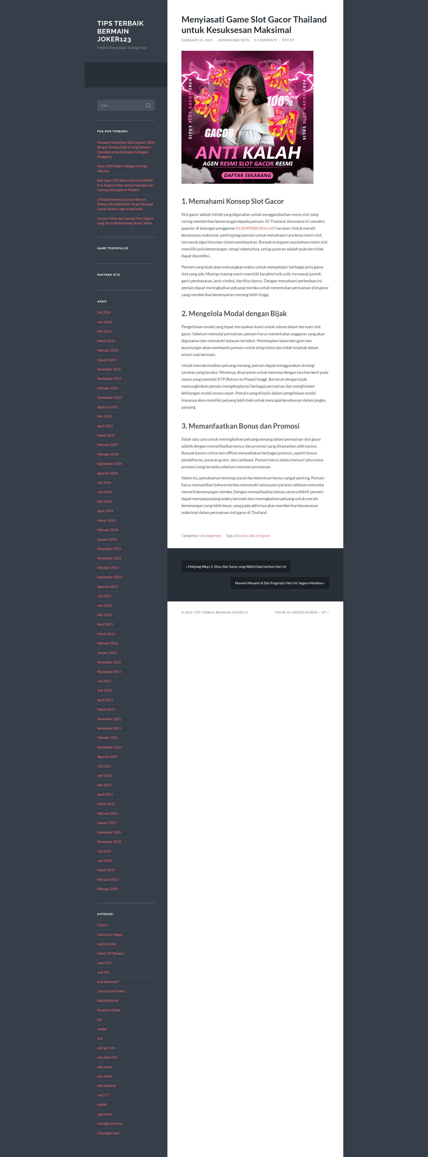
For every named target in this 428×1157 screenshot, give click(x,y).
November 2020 (109, 842)
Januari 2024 (107, 539)
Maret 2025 (106, 435)
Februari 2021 (107, 813)
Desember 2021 (109, 719)
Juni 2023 (104, 605)
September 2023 (109, 577)
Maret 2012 (106, 870)
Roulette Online (109, 1010)
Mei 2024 (104, 501)
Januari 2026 (107, 360)
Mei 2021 (104, 785)
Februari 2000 (107, 889)
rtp (99, 1019)
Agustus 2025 (107, 407)
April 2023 (105, 624)
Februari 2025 (107, 445)
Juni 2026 (104, 322)
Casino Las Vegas (110, 934)
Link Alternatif (108, 982)
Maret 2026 (106, 341)
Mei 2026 (104, 331)
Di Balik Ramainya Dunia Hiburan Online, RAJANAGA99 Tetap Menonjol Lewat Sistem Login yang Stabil (125, 204)
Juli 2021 (104, 766)
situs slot (241, 536)
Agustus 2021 (107, 756)
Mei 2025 (104, 416)
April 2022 (105, 700)
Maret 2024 (106, 520)
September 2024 (109, 464)
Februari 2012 (107, 879)
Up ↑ (325, 612)
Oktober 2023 (107, 568)
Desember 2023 (109, 549)
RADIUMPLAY (108, 1001)
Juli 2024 (104, 482)
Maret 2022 (106, 709)
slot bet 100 (106, 1048)
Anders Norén (304, 612)
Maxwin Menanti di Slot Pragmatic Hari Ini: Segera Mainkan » (280, 583)
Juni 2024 (104, 492)
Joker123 (104, 963)
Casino (102, 925)
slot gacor (263, 536)
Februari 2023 (107, 643)
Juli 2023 (104, 596)
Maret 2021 (106, 804)
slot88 (102, 1104)
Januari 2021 (107, 823)
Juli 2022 (104, 681)
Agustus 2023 (107, 587)
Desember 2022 (109, 662)
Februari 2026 (107, 350)
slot (100, 1038)
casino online (106, 944)
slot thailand (106, 1085)
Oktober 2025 (107, 388)
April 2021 (105, 794)
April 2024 (105, 511)
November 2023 (109, 558)
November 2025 (109, 378)
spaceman (104, 1114)
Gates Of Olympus (110, 953)
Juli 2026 (104, 312)
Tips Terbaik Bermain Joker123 (120, 31)
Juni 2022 (104, 690)
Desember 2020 (109, 832)
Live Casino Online (111, 991)
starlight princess (110, 1123)
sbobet (102, 1029)
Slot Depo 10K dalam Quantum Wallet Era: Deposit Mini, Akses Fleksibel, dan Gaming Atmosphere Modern (125, 185)
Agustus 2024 (107, 473)
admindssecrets (233, 40)
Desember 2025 (109, 369)
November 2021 (109, 728)
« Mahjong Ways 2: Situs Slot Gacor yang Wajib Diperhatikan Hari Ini (236, 566)
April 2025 (105, 426)
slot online (104, 1076)
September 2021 (109, 747)
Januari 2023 (107, 653)
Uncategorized (108, 1133)
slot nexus (104, 1067)
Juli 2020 (104, 851)
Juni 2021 (104, 775)
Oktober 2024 (107, 454)
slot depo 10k (107, 1057)
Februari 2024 (107, 530)
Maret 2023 (106, 634)
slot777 (103, 1095)
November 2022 (109, 672)
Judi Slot (103, 972)
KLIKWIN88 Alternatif (256, 228)
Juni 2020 (104, 861)
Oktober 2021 (107, 738)
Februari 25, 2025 (197, 40)
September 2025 (109, 397)
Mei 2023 (104, 615)
